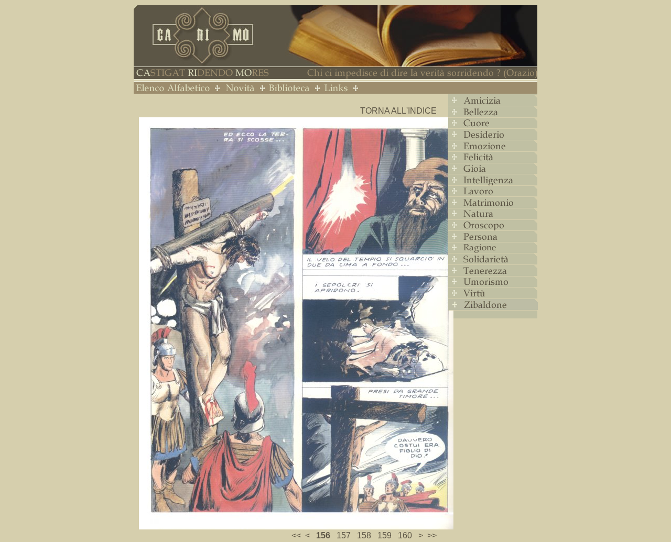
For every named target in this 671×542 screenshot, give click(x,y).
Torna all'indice (398, 110)
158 (364, 535)
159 (384, 535)
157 (344, 535)
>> (432, 535)
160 (405, 535)
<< (296, 535)
